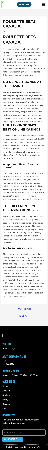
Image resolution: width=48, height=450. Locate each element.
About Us (6, 391)
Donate (25, 4)
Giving (5, 399)
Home (5, 386)
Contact (5, 408)
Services (5, 395)
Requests (6, 404)
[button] (43, 4)
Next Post (24, 316)
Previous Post (24, 308)
